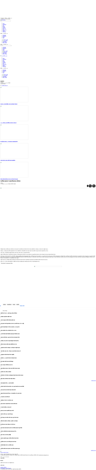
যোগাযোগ (4, 452)
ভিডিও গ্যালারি (5, 53)
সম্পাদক (7, 452)
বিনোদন (4, 26)
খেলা (3, 25)
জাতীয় (3, 23)
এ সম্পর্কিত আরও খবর (4, 85)
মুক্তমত (4, 27)
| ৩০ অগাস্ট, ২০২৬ (4, 55)
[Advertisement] (48, 9)
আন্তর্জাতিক (4, 24)
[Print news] (87, 186)
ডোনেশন (1, 452)
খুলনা (3, 37)
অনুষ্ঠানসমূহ (4, 31)
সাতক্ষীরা (17, 304)
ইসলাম (4, 49)
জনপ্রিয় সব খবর (93, 450)
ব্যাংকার (14, 304)
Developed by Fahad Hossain (5, 468)
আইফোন (5, 467)
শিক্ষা (3, 29)
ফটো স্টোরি (5, 52)
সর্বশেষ (4, 310)
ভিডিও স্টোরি (5, 51)
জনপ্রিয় (6, 310)
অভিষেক (4, 304)
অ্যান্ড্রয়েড (2, 467)
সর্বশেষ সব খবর (93, 380)
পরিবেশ (4, 30)
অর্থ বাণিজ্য (4, 28)
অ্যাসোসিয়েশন (9, 304)
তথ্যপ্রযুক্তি (4, 29)
